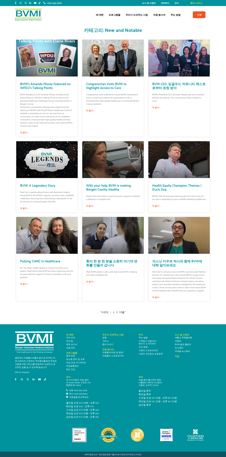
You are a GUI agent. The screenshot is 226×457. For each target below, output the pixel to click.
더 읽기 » (24, 132)
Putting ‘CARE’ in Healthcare (40, 261)
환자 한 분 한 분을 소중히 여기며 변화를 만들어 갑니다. (111, 263)
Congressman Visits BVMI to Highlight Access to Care (106, 86)
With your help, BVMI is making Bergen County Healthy (108, 187)
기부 (199, 15)
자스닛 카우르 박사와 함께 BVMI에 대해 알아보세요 (177, 263)
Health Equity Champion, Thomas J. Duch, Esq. (177, 187)
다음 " (122, 311)
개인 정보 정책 (105, 454)
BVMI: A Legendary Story (37, 185)
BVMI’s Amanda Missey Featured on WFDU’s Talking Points (45, 86)
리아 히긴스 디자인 (133, 454)
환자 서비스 (196, 3)
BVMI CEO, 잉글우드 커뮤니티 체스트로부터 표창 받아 (179, 86)
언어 (177, 3)
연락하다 (165, 3)
